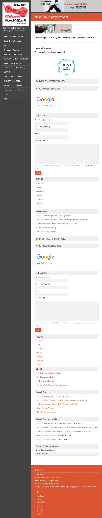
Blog (5, 98)
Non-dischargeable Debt (45, 377)
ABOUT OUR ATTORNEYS (12, 63)
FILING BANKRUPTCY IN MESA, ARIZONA (14, 70)
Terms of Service (89, 165)
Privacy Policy (75, 165)
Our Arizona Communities (13, 85)
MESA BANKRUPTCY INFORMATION (16, 59)
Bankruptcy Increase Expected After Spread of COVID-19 (57, 224)
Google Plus (40, 191)
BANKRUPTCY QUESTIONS (13, 54)
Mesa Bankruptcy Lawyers (13, 36)
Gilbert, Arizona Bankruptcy (46, 228)
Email (38, 207)
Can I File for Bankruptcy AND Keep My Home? (53, 216)
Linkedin (39, 195)
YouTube (39, 203)
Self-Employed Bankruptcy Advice (48, 373)
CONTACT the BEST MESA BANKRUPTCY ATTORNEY (13, 78)
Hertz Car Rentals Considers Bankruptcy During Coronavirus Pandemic (62, 220)
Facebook (40, 183)
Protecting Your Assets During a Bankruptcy (52, 385)
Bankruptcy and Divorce (45, 381)
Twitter (38, 187)
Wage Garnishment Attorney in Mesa (15, 92)
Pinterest (39, 199)
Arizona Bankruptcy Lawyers (45, 450)
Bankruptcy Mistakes (11, 50)
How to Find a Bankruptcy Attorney (13, 43)
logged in (47, 52)
